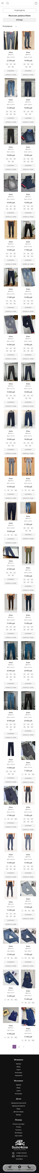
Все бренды (18, 1133)
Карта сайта (18, 1136)
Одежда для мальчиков (18, 1103)
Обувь (18, 1067)
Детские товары (19, 1112)
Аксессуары (18, 1072)
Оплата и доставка (18, 1124)
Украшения (18, 1075)
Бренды (18, 1115)
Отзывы (18, 1127)
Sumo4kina (19, 1159)
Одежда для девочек (18, 1106)
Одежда (18, 1064)
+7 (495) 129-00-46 (21, 1153)
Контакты (19, 1130)
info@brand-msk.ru (22, 1156)
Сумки (18, 1069)
